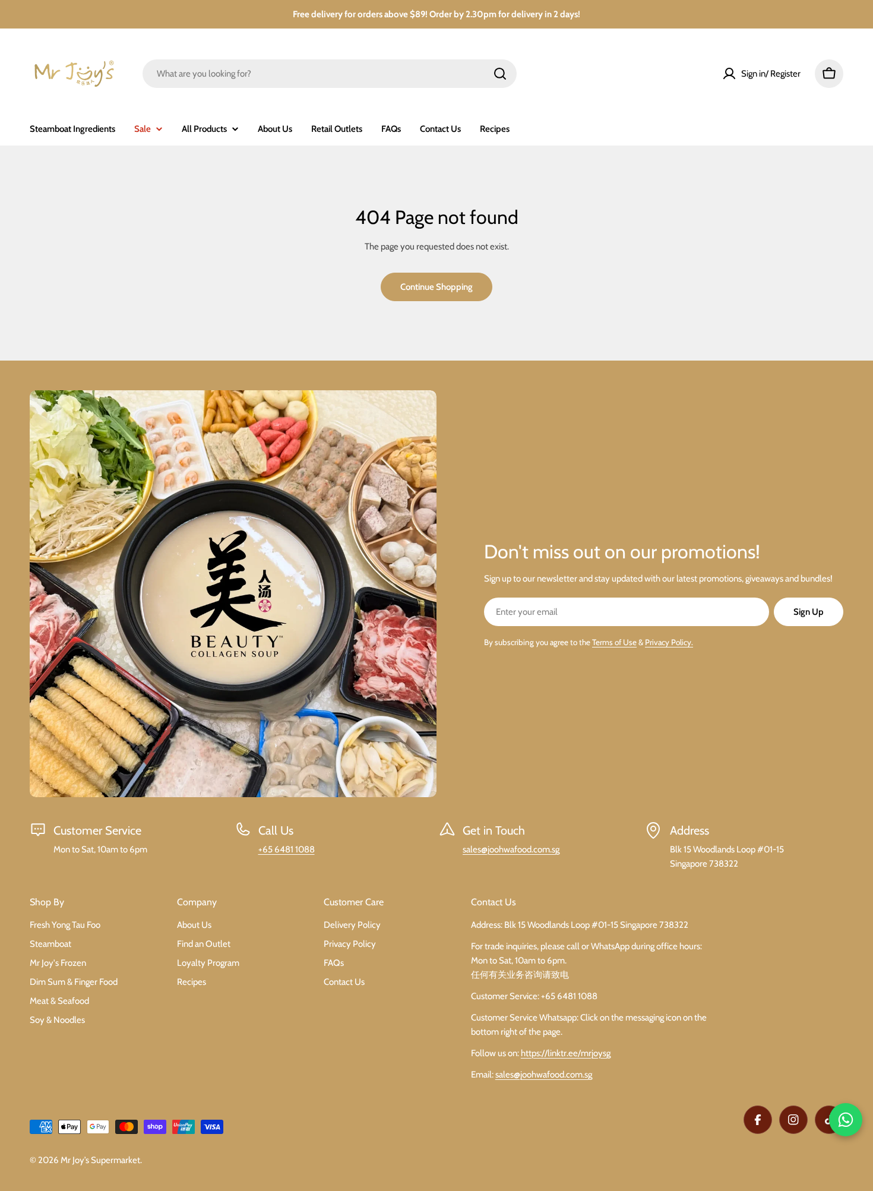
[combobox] (330, 73)
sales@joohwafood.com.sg (511, 849)
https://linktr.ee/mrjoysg (566, 1053)
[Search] (500, 74)
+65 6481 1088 (286, 849)
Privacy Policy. (669, 642)
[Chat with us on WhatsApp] (845, 1119)
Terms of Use (614, 642)
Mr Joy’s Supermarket (100, 1160)
